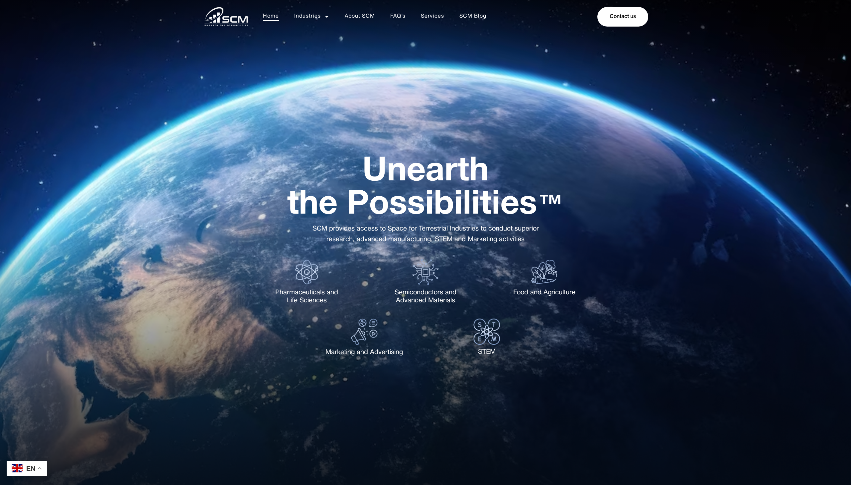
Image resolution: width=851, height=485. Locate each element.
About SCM (360, 16)
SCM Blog (472, 16)
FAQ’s (398, 16)
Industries (307, 16)
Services (432, 16)
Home (271, 16)
